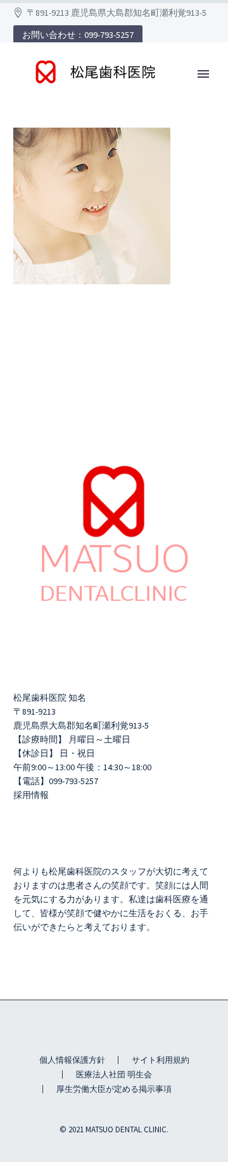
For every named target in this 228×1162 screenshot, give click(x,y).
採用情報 (31, 795)
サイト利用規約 (160, 1060)
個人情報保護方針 (72, 1060)
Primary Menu (203, 73)
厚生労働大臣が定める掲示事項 (114, 1089)
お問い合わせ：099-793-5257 (78, 34)
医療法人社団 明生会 (114, 1074)
